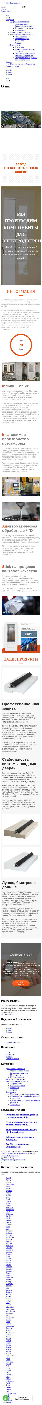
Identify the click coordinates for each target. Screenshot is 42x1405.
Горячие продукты (8, 1153)
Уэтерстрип (19, 47)
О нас (8, 18)
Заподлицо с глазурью (24, 26)
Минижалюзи (20, 30)
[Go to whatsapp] (6, 1398)
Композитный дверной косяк (21, 34)
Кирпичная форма (22, 39)
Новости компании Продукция (22, 64)
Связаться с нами (12, 66)
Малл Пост (19, 41)
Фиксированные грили (24, 28)
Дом (7, 15)
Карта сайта (22, 1153)
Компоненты (15, 45)
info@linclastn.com (13, 3)
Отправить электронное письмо (13, 1160)
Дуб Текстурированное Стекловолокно (17, 1145)
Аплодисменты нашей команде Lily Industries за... (21, 1130)
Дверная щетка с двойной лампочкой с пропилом (25, 54)
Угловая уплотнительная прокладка (24, 1094)
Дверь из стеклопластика (20, 32)
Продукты (10, 20)
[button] (21, 983)
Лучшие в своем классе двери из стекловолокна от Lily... (22, 1116)
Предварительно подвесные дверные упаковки (26, 59)
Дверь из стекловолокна (20, 22)
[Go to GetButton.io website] (5, 1402)
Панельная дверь (21, 24)
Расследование (7, 1014)
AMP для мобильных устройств (18, 1154)
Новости (9, 62)
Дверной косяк (21, 37)
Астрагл (18, 43)
